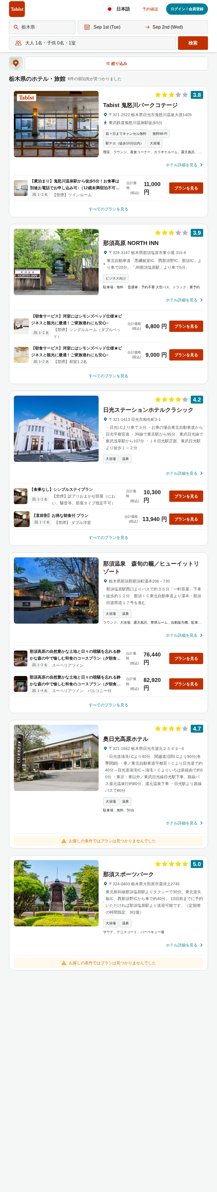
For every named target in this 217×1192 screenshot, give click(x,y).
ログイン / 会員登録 (187, 9)
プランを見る (186, 188)
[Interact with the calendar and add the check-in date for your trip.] (85, 27)
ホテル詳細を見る (182, 165)
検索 (193, 42)
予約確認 (150, 9)
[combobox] (22, 27)
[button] (119, 9)
